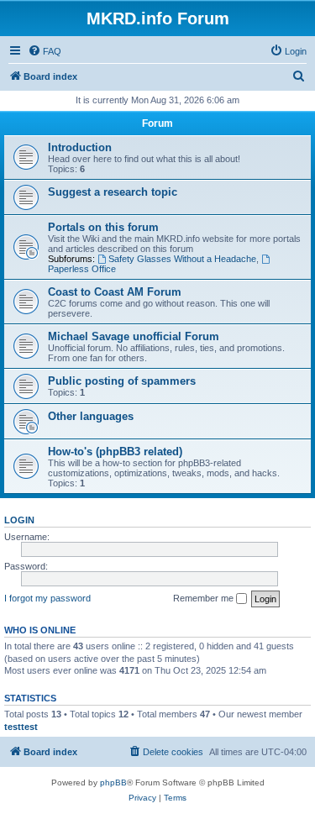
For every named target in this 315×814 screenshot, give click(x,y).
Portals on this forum (103, 227)
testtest (21, 727)
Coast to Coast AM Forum (114, 292)
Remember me (204, 598)
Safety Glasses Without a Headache (182, 259)
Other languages (91, 416)
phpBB (113, 782)
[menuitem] (44, 51)
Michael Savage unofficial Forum (133, 336)
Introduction (80, 147)
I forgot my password (47, 598)
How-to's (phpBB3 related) (115, 451)
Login (19, 520)
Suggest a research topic (112, 192)
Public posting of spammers (122, 381)
